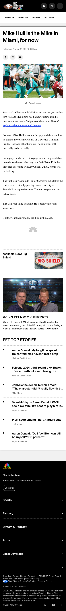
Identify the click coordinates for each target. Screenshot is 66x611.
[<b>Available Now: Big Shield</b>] (49, 260)
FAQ (41, 576)
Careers (16, 576)
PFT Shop (49, 17)
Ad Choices (18, 579)
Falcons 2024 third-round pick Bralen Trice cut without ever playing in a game (37, 369)
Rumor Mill (23, 17)
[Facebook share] (5, 57)
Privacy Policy (31, 579)
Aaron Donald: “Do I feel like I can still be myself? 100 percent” (36, 435)
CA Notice (31, 581)
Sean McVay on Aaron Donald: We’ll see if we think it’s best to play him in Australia (36, 404)
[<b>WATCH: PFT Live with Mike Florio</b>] (33, 295)
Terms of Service (45, 581)
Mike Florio (17, 393)
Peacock (36, 17)
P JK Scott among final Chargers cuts (36, 420)
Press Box (7, 579)
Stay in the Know (12, 475)
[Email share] (20, 57)
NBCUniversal (20, 586)
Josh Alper (17, 424)
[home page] (14, 6)
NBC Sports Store (51, 576)
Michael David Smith (21, 358)
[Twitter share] (13, 57)
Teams (8, 17)
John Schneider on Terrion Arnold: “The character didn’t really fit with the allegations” (37, 386)
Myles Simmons (19, 410)
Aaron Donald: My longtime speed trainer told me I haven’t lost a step (35, 352)
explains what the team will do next (22, 125)
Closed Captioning (29, 576)
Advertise (7, 576)
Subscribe (9, 488)
